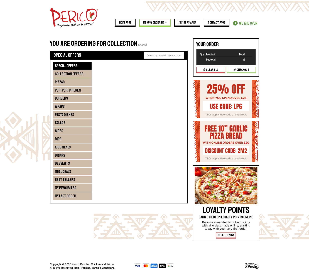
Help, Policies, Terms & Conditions (94, 267)
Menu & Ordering (154, 22)
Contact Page (216, 22)
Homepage (125, 22)
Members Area (187, 22)
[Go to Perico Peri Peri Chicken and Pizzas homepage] (74, 17)
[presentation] (72, 66)
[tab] (72, 66)
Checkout (242, 70)
